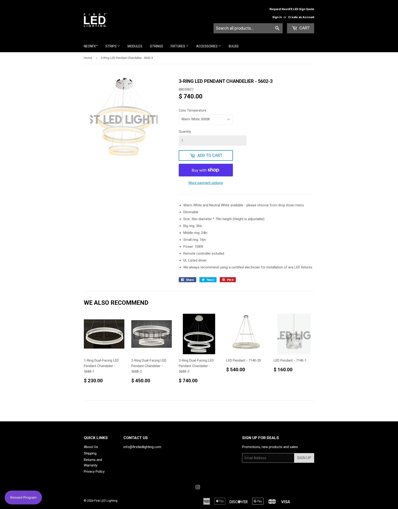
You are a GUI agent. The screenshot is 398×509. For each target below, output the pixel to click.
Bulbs (234, 46)
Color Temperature (192, 110)
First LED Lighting (105, 500)
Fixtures (178, 46)
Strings (156, 46)
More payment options (206, 183)
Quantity (185, 131)
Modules (135, 46)
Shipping (90, 453)
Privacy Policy (94, 471)
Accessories (207, 46)
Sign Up (304, 458)
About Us (91, 447)
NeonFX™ (91, 46)
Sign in (277, 17)
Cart (304, 28)
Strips (111, 46)
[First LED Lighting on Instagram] (198, 488)
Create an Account (301, 17)
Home (88, 58)
